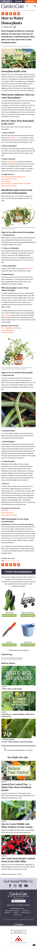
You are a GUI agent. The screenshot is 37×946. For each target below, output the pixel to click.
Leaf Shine (4, 510)
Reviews (15, 912)
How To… (9, 10)
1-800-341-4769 (19, 898)
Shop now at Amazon (9, 615)
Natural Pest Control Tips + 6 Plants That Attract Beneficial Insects (16, 787)
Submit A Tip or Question (12, 910)
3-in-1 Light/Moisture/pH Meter (11, 328)
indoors (13, 560)
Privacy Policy (25, 912)
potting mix (13, 138)
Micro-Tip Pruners (7, 513)
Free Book (18, 1)
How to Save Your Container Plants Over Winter (16, 183)
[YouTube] (26, 886)
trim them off (7, 315)
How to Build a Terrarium (9, 179)
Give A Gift (6, 1)
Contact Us (25, 910)
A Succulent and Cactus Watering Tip (13, 177)
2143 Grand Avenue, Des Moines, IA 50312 (19, 896)
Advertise (7, 912)
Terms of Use (17, 914)
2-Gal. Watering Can (7, 330)
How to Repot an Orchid (8, 186)
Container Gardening (8, 739)
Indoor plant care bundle (9, 515)
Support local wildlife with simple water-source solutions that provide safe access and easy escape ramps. (18, 831)
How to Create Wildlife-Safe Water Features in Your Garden (17, 825)
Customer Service (19, 901)
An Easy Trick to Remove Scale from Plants (17, 742)
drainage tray (12, 162)
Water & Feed (16, 10)
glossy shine (29, 268)
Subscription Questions (17, 908)
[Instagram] (15, 886)
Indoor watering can (7, 332)
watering (18, 560)
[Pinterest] (20, 886)
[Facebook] (10, 886)
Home (2, 10)
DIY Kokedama (5, 181)
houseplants (8, 560)
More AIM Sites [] (18, 931)
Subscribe (30, 1)
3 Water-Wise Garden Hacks (11, 689)
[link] (18, 650)
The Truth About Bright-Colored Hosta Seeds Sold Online (18, 860)
